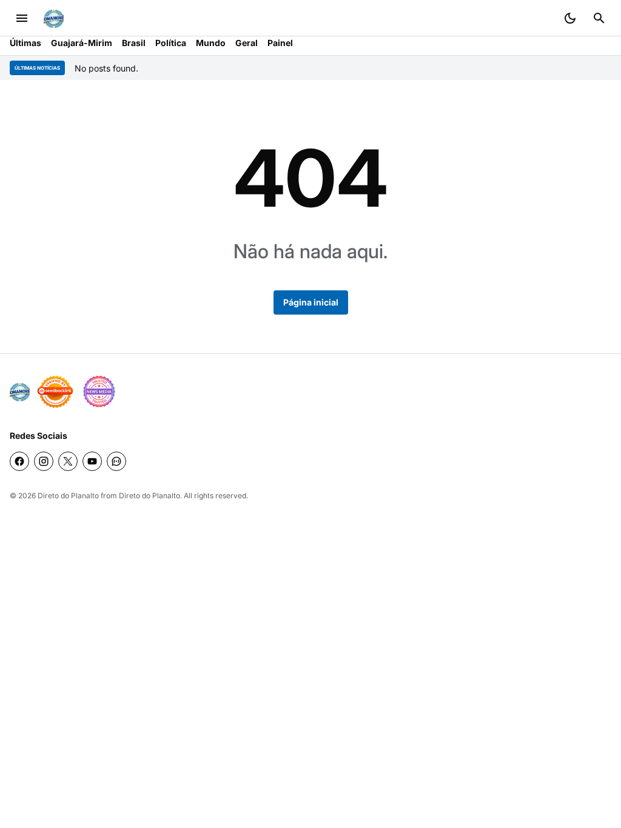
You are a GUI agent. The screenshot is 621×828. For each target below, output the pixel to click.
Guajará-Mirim (81, 43)
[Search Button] (599, 18)
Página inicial (310, 302)
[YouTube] (92, 461)
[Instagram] (43, 461)
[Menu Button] (22, 18)
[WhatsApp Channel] (116, 461)
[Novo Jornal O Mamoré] (54, 18)
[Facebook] (19, 461)
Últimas (25, 43)
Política (170, 43)
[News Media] (99, 391)
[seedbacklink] (55, 391)
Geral (246, 43)
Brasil (134, 43)
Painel (280, 43)
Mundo (211, 43)
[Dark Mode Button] (570, 18)
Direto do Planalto (68, 495)
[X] (68, 461)
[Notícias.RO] (20, 392)
